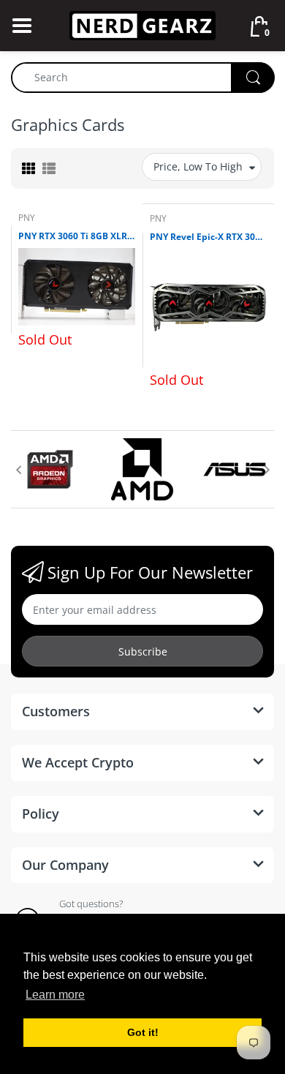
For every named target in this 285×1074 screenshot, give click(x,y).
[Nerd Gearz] (142, 24)
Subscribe (142, 651)
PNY (26, 217)
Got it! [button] (143, 1032)
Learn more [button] (55, 994)
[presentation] (18, 470)
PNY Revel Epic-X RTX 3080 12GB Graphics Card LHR (208, 237)
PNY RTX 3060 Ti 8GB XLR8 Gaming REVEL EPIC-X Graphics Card (76, 236)
